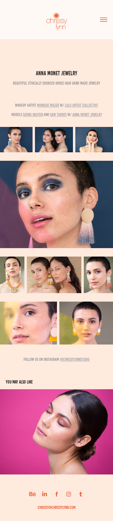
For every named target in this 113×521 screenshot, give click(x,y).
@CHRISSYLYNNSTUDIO (74, 359)
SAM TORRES (58, 114)
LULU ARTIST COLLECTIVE (81, 105)
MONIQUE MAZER (48, 105)
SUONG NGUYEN (33, 114)
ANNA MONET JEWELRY (87, 114)
